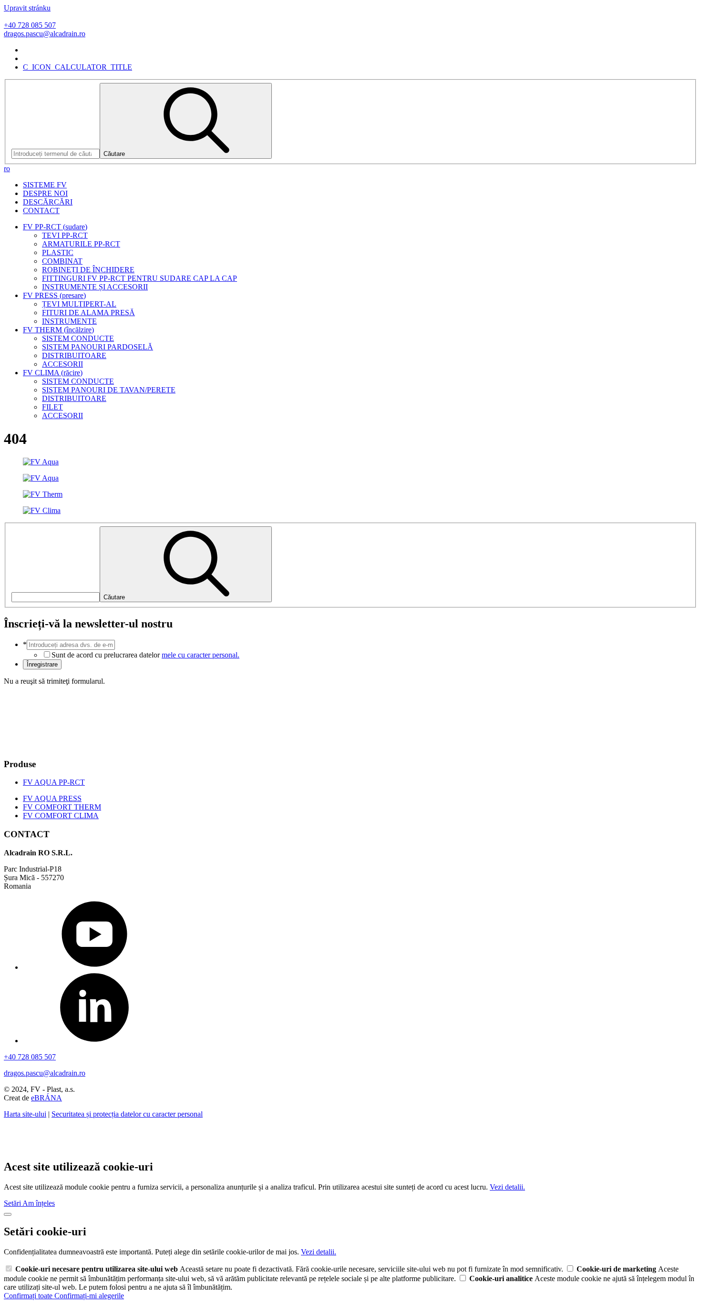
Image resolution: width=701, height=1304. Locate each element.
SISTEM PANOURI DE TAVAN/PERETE (108, 390)
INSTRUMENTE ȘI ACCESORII (95, 287)
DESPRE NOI (45, 193)
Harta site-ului (25, 1114)
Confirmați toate (29, 1296)
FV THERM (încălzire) (58, 330)
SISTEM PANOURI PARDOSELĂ (97, 347)
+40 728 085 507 (30, 25)
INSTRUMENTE (69, 321)
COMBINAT (62, 261)
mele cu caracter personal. (200, 655)
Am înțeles (38, 1203)
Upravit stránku (27, 8)
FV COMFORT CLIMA (61, 815)
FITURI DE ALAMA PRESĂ (88, 312)
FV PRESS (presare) (54, 295)
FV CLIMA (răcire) (52, 373)
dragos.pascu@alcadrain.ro (44, 34)
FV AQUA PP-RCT (54, 782)
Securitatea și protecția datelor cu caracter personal (127, 1114)
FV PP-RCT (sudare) (55, 227)
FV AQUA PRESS (52, 798)
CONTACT (41, 210)
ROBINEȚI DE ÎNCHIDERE (88, 270)
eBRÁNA (46, 1098)
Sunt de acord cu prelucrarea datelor (145, 655)
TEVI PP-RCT (65, 235)
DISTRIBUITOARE (74, 355)
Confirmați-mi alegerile (89, 1296)
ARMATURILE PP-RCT (81, 244)
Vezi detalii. (507, 1187)
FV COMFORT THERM (62, 807)
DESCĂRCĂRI (47, 202)
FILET (52, 407)
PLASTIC (57, 252)
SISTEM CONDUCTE (78, 338)
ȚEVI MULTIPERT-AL (79, 304)
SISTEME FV (45, 185)
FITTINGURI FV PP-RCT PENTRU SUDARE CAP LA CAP (139, 278)
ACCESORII (62, 364)
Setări (13, 1203)
